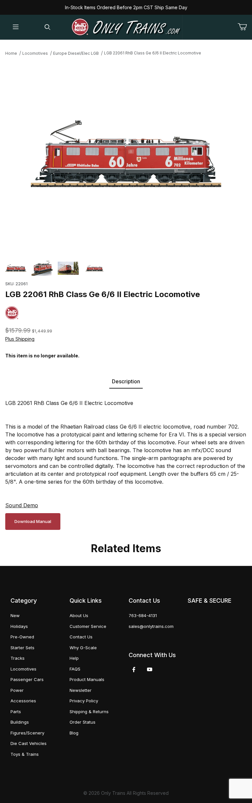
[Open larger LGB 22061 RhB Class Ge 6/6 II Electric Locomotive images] (126, 156)
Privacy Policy (84, 700)
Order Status (82, 722)
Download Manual (32, 521)
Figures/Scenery (27, 732)
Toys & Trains (24, 754)
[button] (15, 268)
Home (11, 53)
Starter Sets (22, 647)
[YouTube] (149, 669)
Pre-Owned (22, 636)
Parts (15, 711)
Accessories (23, 700)
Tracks (17, 658)
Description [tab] (126, 381)
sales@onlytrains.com (151, 626)
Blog (74, 732)
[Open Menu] (16, 27)
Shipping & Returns (89, 711)
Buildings (19, 722)
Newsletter (81, 690)
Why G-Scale (83, 647)
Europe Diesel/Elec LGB (76, 53)
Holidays (19, 626)
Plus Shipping (19, 339)
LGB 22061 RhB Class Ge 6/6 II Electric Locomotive (152, 52)
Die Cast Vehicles (28, 743)
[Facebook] (134, 669)
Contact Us (81, 636)
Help (74, 658)
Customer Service (88, 626)
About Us (79, 615)
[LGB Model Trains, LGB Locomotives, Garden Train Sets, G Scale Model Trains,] (126, 27)
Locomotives (35, 53)
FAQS (75, 669)
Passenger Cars (27, 679)
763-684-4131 (143, 615)
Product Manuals (87, 679)
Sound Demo (21, 505)
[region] (126, 268)
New (15, 615)
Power (17, 690)
